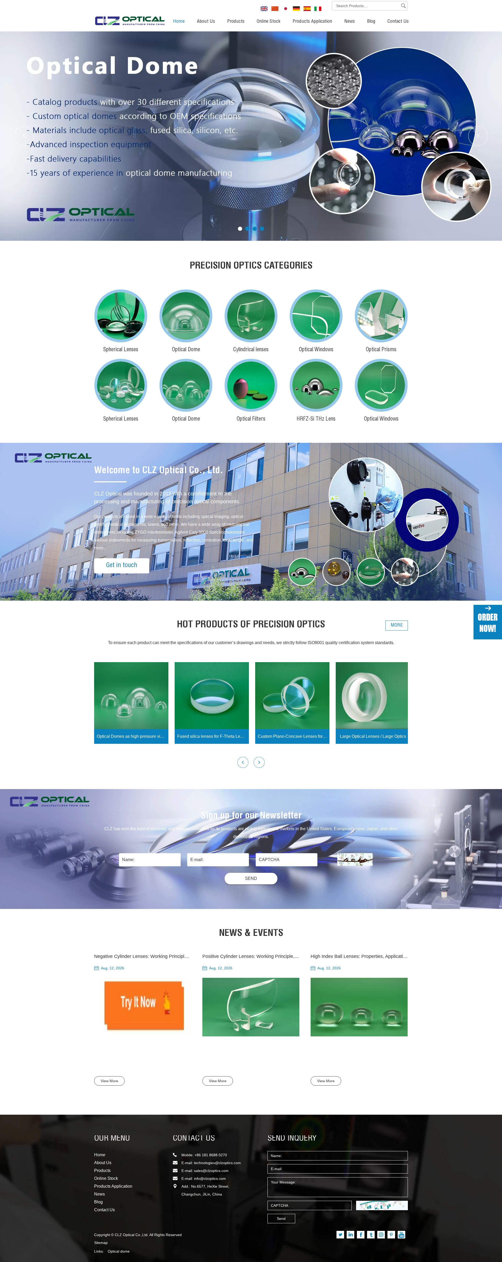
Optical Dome (186, 350)
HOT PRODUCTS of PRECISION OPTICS (251, 625)
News (349, 21)
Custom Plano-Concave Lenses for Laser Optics (293, 736)
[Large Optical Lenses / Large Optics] (373, 695)
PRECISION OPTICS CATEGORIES (251, 266)
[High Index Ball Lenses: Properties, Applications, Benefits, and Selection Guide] (359, 1007)
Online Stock (268, 21)
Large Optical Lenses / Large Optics (373, 736)
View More (109, 1081)
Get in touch (121, 566)
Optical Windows (316, 350)
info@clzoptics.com (210, 1178)
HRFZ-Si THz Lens (315, 419)
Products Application (312, 21)
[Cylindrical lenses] (251, 315)
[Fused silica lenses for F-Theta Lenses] (212, 695)
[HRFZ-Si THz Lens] (316, 385)
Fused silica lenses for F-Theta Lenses (213, 736)
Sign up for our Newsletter (251, 816)
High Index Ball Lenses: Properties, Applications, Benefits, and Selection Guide (393, 956)
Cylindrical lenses (251, 350)
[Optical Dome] (185, 315)
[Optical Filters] (251, 385)
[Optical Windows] (316, 315)
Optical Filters (251, 419)
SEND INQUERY (292, 1139)
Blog (371, 21)
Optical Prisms (381, 350)
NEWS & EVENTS (251, 934)
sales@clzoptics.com (211, 1171)
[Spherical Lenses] (120, 315)
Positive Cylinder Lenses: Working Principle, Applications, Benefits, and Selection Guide (293, 956)
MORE (397, 625)
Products (235, 21)
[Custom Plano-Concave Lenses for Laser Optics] (292, 695)
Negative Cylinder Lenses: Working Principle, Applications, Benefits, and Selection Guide (186, 956)
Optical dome (119, 1251)
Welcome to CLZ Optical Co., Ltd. (158, 471)
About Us (206, 21)
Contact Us (398, 21)
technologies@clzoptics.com (217, 1163)
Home (179, 21)
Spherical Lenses (120, 350)
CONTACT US (194, 1139)
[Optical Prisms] (381, 315)
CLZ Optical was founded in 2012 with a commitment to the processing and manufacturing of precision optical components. (167, 497)
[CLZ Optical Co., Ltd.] (130, 14)
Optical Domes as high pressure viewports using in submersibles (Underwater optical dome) (132, 736)
